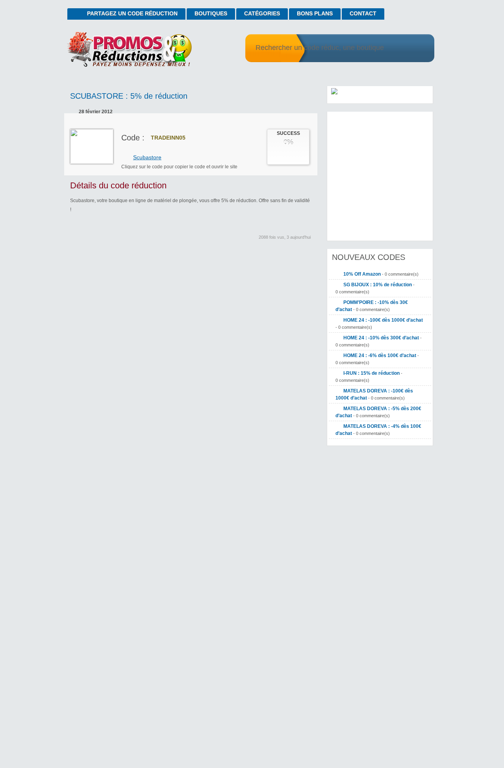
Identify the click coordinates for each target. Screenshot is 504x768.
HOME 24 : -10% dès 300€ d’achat (381, 338)
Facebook (294, 264)
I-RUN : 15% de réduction (371, 373)
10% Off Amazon (362, 274)
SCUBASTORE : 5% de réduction (128, 96)
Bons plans (315, 13)
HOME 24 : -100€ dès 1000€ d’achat (383, 320)
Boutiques (211, 13)
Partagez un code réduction (132, 13)
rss (420, 10)
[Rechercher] (418, 48)
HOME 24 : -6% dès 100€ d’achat (379, 355)
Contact (363, 13)
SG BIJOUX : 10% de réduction (377, 284)
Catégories (262, 13)
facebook (430, 10)
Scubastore (147, 157)
